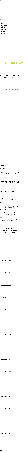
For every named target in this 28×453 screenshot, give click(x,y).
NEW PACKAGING (4, 3)
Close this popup (4, 452)
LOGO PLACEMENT (5, 4)
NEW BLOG (3, 7)
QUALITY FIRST (4, 5)
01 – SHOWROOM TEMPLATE (7, 2)
